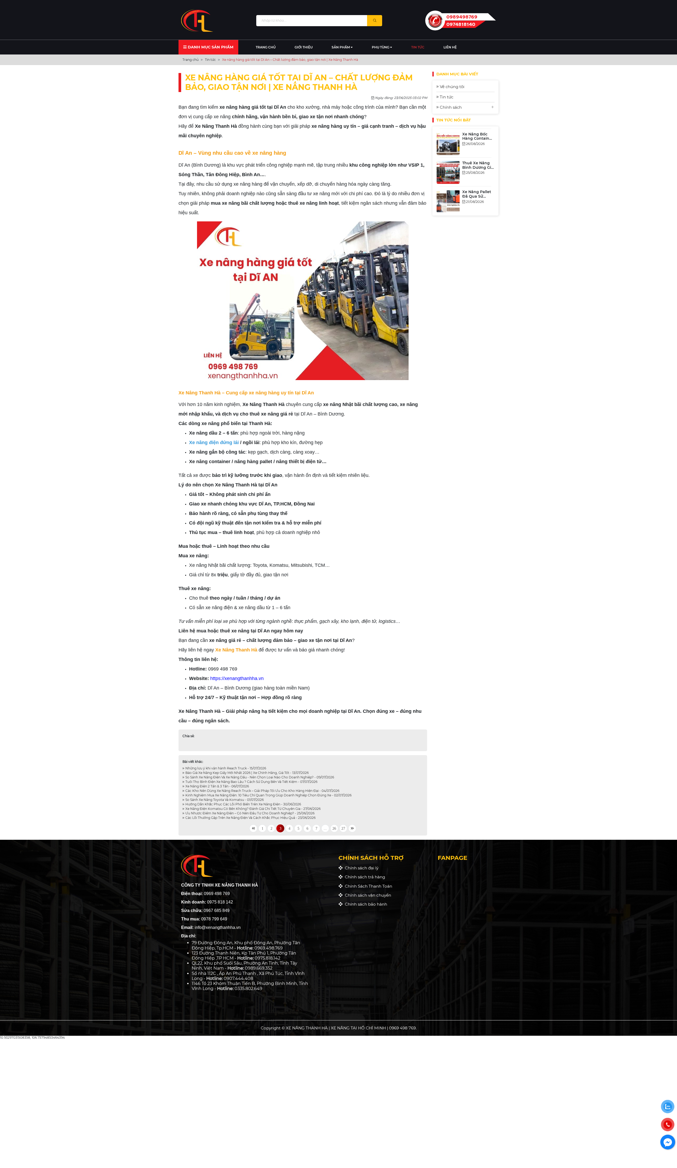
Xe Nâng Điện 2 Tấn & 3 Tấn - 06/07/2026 (217, 786)
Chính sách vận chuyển (367, 895)
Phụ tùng (381, 47)
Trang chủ (266, 47)
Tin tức (417, 47)
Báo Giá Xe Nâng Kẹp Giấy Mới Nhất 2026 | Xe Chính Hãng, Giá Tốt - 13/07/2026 (247, 773)
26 (334, 828)
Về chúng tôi (451, 86)
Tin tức (446, 96)
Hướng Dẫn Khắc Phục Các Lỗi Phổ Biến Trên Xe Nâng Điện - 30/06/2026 (243, 804)
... (325, 828)
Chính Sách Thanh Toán (367, 886)
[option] (465, 142)
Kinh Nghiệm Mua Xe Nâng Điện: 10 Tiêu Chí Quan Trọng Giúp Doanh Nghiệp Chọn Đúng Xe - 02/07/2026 (268, 795)
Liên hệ (450, 47)
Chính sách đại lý (360, 867)
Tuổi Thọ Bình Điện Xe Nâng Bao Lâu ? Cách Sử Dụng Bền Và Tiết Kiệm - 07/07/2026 (251, 782)
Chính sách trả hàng (364, 876)
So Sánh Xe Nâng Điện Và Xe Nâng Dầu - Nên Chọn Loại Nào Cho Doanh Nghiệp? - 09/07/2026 (259, 777)
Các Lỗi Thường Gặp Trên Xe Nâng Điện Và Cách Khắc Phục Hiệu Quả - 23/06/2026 (250, 818)
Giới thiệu (304, 47)
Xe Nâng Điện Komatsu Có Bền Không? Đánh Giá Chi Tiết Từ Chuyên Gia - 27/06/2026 (253, 809)
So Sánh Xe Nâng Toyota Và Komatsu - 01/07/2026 (224, 800)
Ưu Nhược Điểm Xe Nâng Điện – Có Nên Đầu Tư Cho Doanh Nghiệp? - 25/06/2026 (249, 813)
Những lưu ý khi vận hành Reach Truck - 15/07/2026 (225, 768)
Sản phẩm (341, 47)
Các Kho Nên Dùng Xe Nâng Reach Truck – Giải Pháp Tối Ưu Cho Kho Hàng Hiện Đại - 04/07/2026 (262, 791)
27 (343, 828)
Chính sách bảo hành (365, 904)
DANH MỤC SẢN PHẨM (210, 47)
